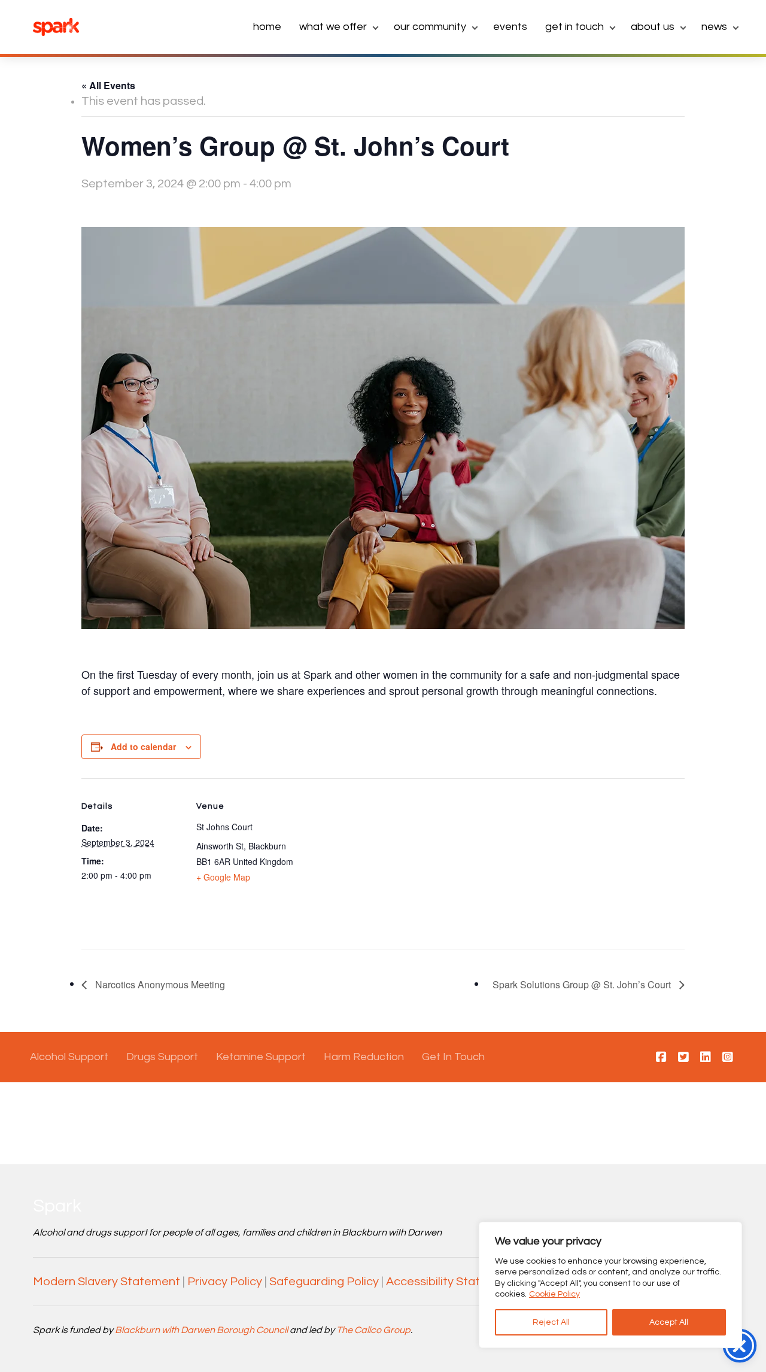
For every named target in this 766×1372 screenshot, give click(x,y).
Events (510, 26)
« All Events (108, 85)
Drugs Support (162, 1057)
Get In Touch (453, 1057)
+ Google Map (223, 877)
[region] (610, 1285)
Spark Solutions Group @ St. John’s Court (583, 984)
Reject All (551, 1322)
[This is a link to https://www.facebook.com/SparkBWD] (661, 1058)
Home (267, 26)
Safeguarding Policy (324, 1282)
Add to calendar (143, 746)
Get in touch (574, 26)
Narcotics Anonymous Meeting (159, 984)
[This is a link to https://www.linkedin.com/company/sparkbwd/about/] (705, 1058)
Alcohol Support (69, 1057)
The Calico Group (373, 1330)
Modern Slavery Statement (106, 1282)
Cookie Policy (554, 1294)
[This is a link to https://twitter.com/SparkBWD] (683, 1058)
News (714, 26)
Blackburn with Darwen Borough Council (201, 1330)
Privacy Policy (224, 1282)
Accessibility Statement (451, 1282)
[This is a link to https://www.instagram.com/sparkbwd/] (727, 1058)
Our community (430, 26)
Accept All (668, 1322)
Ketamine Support (261, 1057)
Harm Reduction (364, 1057)
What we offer (333, 26)
